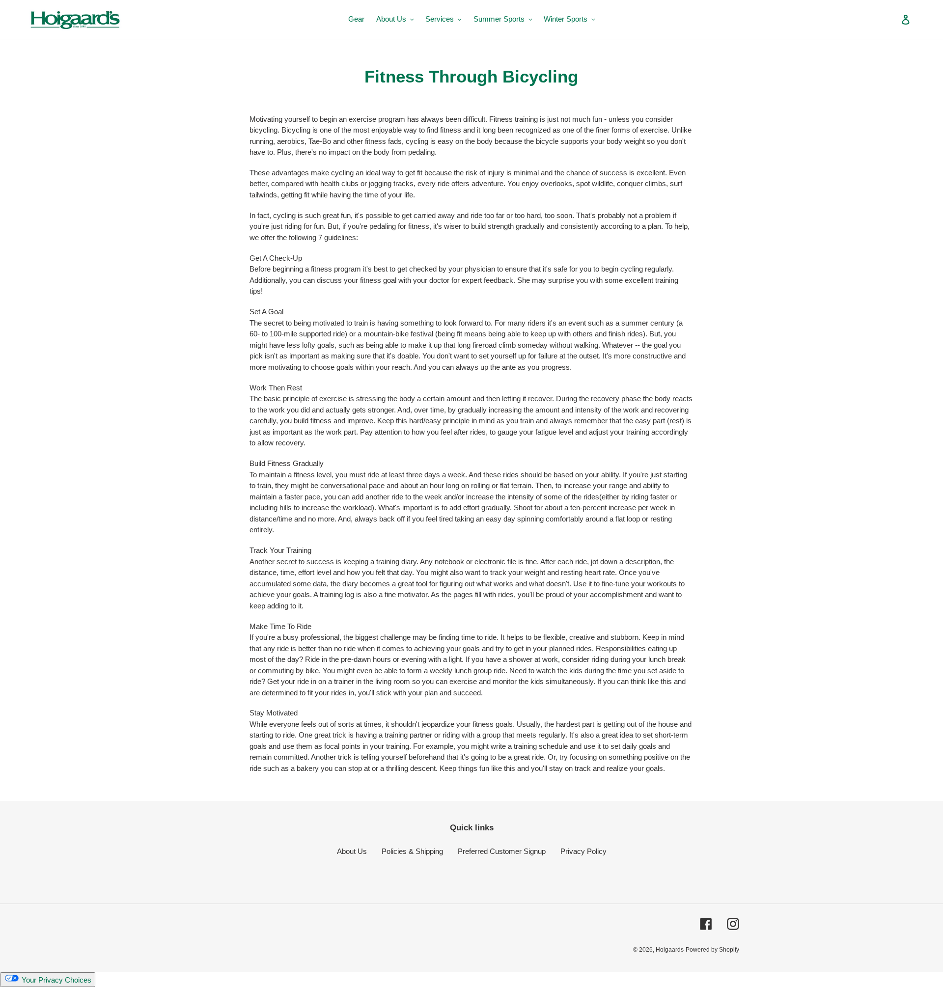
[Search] (892, 19)
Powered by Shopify (712, 949)
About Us (352, 851)
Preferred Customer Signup (502, 851)
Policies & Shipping (412, 851)
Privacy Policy (583, 851)
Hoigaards (670, 949)
